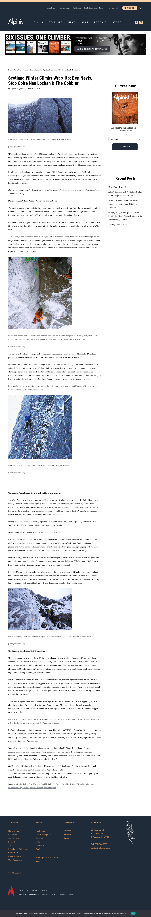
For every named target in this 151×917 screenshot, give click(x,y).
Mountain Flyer (67, 894)
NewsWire (17, 70)
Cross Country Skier (49, 894)
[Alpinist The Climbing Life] (16, 21)
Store (117, 22)
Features (56, 22)
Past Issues (77, 8)
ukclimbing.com (50, 788)
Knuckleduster (47, 532)
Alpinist (22, 894)
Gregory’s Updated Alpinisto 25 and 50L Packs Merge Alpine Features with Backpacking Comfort (125, 216)
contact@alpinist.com (100, 848)
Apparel (39, 838)
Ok (133, 913)
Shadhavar (63, 755)
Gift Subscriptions (43, 834)
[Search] (140, 8)
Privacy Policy (14, 856)
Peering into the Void (117, 224)
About (11, 845)
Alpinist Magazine (17, 89)
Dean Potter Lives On (117, 187)
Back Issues (41, 831)
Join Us (37, 22)
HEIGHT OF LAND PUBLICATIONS (34, 891)
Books (38, 849)
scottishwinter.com (16, 752)
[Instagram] (141, 22)
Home (10, 70)
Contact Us (13, 852)
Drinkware (40, 845)
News (72, 22)
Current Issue (65, 8)
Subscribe (130, 8)
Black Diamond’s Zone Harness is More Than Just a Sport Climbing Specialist (123, 204)
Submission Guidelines (18, 849)
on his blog (57, 215)
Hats (38, 842)
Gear (85, 22)
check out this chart (67, 190)
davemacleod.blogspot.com (18, 788)
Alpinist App (52, 8)
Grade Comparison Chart (93, 8)
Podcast (100, 22)
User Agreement (15, 860)
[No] (148, 913)
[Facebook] (136, 22)
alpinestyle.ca (91, 784)
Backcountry (33, 894)
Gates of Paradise (24, 759)
